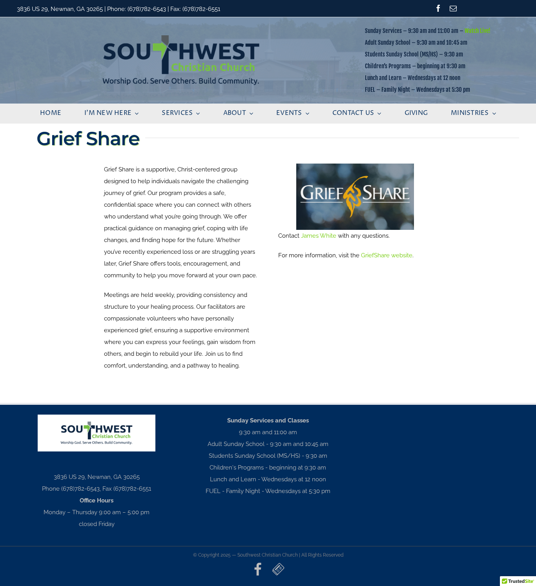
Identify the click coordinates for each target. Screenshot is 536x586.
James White (318, 235)
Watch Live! (477, 31)
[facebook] (438, 8)
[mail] (453, 8)
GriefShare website (386, 255)
